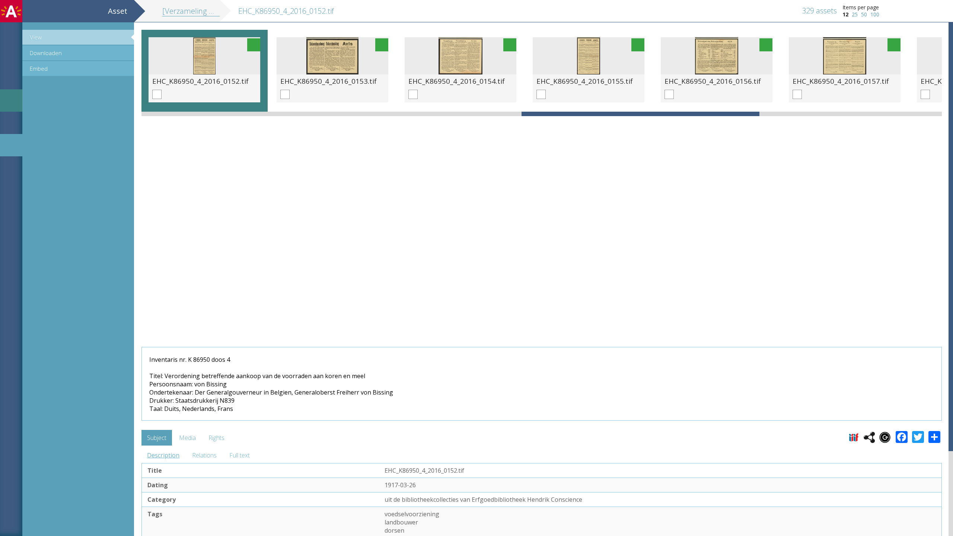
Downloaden (46, 53)
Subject (156, 438)
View (36, 37)
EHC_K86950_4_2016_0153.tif (328, 81)
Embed (39, 68)
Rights (216, 438)
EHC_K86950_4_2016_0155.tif (584, 81)
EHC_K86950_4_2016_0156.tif (712, 81)
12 (845, 14)
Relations (204, 455)
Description (163, 455)
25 (855, 14)
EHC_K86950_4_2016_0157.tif (841, 81)
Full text (239, 455)
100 (874, 14)
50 (864, 14)
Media (187, 438)
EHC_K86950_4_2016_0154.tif (456, 81)
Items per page (860, 7)
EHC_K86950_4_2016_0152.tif (200, 81)
